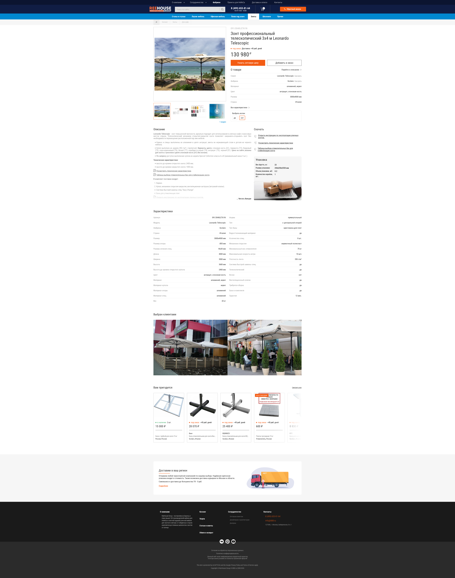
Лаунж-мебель (198, 16)
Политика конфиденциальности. (227, 553)
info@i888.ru (270, 520)
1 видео (222, 122)
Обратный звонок (293, 9)
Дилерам (233, 523)
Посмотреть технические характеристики (173, 171)
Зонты (253, 16)
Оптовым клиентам (236, 516)
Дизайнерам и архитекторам (239, 520)
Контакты (278, 2)
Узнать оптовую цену (247, 62)
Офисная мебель (218, 16)
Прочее (280, 16)
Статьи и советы (206, 526)
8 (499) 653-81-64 (240, 9)
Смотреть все (297, 387)
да (235, 118)
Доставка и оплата (259, 2)
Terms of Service (248, 565)
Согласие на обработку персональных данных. (227, 550)
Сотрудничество (196, 2)
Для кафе (185, 22)
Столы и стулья (178, 16)
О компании (177, 2)
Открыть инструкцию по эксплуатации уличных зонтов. (180, 197)
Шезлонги (267, 16)
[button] (220, 64)
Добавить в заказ (284, 62)
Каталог (165, 22)
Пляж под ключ (237, 16)
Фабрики (216, 2)
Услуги (202, 519)
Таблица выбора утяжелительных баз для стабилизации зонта (182, 175)
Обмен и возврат (206, 533)
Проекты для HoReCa (236, 2)
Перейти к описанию (290, 70)
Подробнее (163, 486)
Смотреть (298, 76)
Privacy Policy (235, 565)
